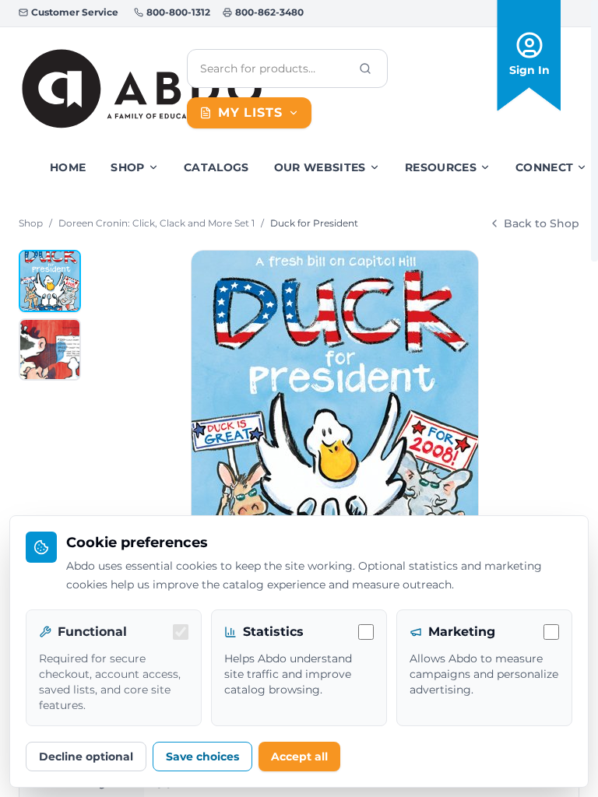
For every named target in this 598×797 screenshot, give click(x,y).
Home (68, 167)
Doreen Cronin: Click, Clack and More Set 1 (156, 223)
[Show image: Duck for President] (50, 281)
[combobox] (275, 68)
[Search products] (365, 68)
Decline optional (86, 757)
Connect (544, 167)
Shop (127, 167)
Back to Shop (541, 223)
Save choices (202, 757)
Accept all (299, 757)
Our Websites (320, 167)
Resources (441, 167)
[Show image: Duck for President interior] (50, 349)
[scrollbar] (594, 131)
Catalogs (216, 167)
